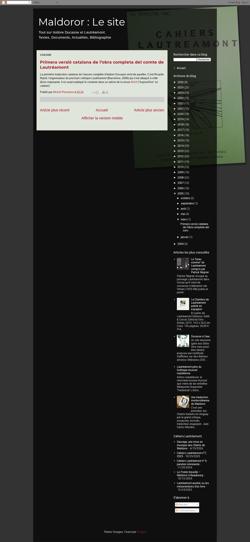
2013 (181, 151)
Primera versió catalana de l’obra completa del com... (194, 227)
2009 (181, 172)
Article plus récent (54, 110)
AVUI (134, 82)
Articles (183, 504)
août (184, 208)
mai (183, 214)
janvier (185, 237)
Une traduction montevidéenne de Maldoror (200, 400)
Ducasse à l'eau (200, 336)
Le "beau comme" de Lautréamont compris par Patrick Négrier (200, 266)
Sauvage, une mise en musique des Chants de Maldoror (191, 445)
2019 (181, 119)
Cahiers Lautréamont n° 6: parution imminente (192, 462)
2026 (181, 82)
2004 (181, 243)
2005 (181, 193)
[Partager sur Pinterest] (107, 92)
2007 (181, 182)
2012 (181, 156)
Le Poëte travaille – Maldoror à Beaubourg (190, 473)
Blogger (141, 531)
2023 (181, 98)
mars (184, 219)
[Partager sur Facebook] (103, 92)
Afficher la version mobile (102, 118)
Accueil (102, 110)
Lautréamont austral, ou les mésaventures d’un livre (193, 484)
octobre (186, 198)
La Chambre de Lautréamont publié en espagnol (200, 304)
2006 (181, 188)
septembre (188, 203)
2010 (181, 167)
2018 (181, 124)
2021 (181, 108)
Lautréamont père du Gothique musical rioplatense (189, 370)
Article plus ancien (149, 110)
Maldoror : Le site (81, 22)
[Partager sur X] (100, 92)
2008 (181, 177)
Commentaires (187, 510)
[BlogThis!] (97, 92)
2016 (181, 135)
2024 (181, 92)
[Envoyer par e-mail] (94, 92)
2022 (181, 103)
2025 (181, 87)
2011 (181, 161)
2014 (181, 145)
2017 (181, 129)
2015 (181, 140)
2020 (181, 114)
